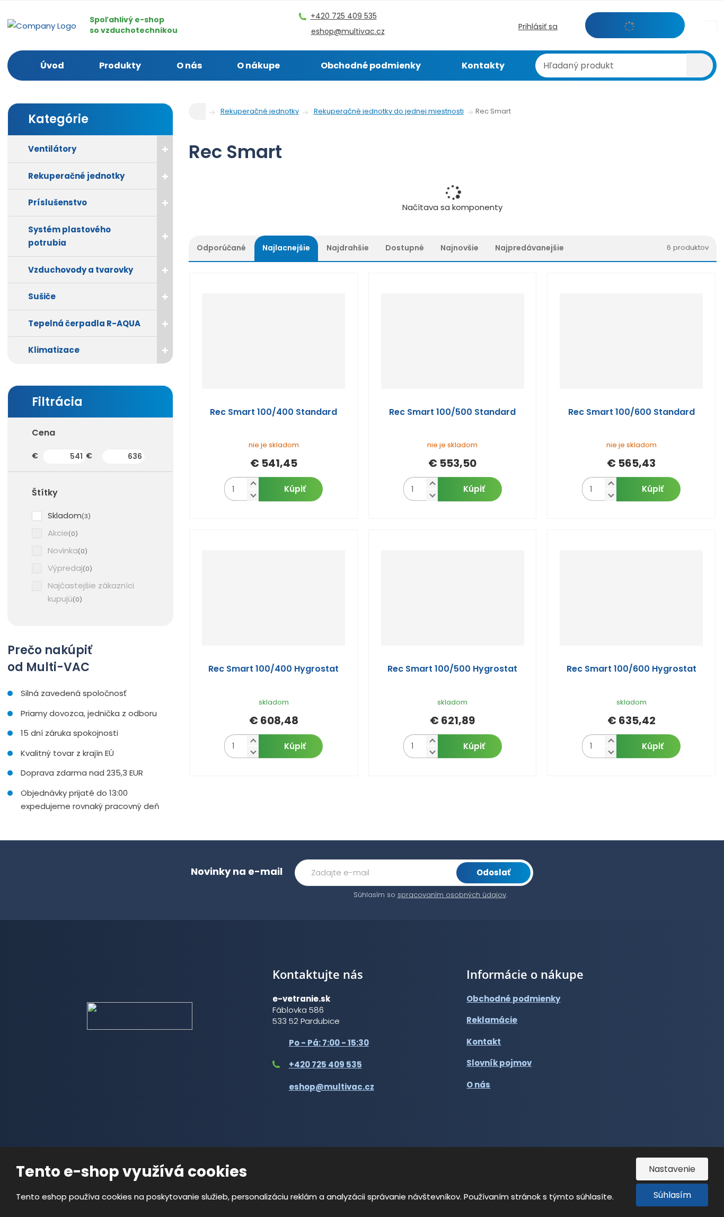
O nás (189, 65)
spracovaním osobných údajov (452, 895)
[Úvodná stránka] (41, 24)
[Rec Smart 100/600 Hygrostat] (631, 598)
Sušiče (42, 296)
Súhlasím (672, 1195)
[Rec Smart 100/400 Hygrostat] (273, 598)
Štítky (45, 492)
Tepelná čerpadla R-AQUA (84, 323)
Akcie (58, 532)
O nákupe (258, 65)
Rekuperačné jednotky (76, 175)
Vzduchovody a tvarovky (80, 269)
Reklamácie (491, 1019)
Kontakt (483, 1041)
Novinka (63, 550)
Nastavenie (672, 1169)
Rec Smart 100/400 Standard (273, 412)
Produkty (120, 65)
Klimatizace (54, 349)
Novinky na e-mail (236, 871)
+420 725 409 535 (325, 1064)
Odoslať (493, 872)
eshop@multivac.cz (331, 1086)
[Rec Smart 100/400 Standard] (273, 341)
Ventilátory (52, 148)
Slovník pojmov (499, 1062)
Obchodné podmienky (371, 65)
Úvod (52, 65)
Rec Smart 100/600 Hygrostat (631, 669)
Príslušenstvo (57, 202)
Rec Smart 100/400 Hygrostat (273, 669)
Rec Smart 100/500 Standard (452, 412)
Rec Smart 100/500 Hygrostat (452, 669)
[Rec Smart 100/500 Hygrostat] (452, 598)
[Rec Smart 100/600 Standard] (631, 341)
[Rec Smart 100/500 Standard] (452, 341)
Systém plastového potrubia (69, 236)
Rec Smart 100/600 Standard (631, 412)
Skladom (65, 515)
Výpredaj (65, 567)
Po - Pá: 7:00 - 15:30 (329, 1042)
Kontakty (483, 65)
